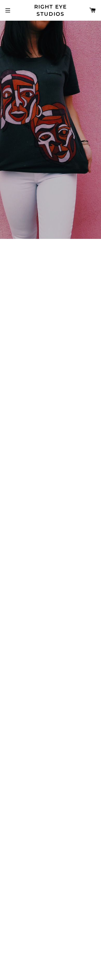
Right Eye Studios (50, 10)
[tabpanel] (50, 130)
